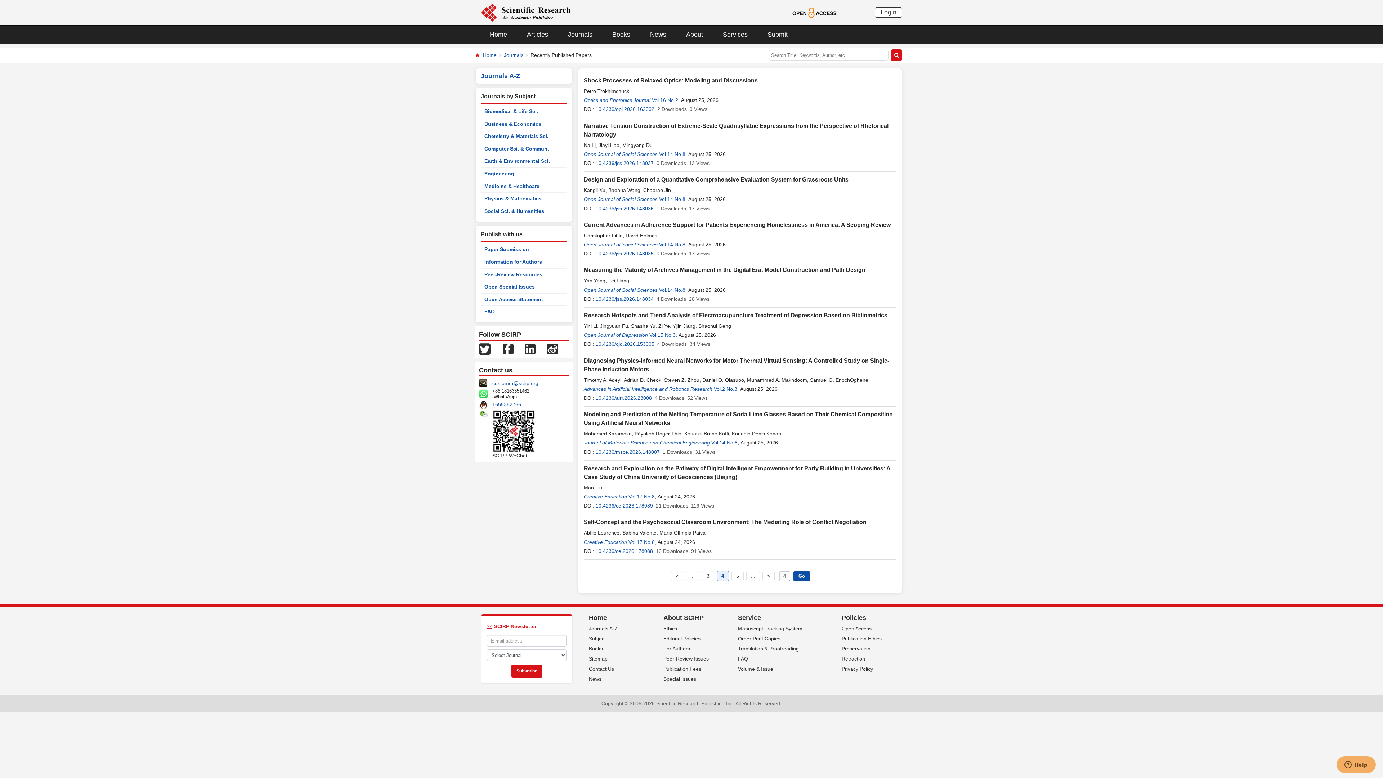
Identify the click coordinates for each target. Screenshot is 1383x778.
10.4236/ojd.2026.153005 (625, 344)
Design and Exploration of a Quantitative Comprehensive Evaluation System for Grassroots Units (716, 179)
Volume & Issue (755, 669)
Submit (777, 34)
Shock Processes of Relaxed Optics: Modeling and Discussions (671, 80)
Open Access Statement (513, 299)
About (694, 34)
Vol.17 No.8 (641, 497)
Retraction (853, 659)
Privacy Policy (857, 669)
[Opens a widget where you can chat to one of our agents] (1356, 765)
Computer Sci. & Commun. (516, 149)
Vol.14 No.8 (672, 154)
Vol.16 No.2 (665, 100)
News (658, 34)
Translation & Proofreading (768, 649)
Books (621, 34)
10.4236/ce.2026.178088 (624, 551)
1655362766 (506, 404)
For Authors (676, 649)
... (692, 576)
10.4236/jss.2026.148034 (625, 299)
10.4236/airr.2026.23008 (624, 398)
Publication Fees (682, 669)
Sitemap (598, 659)
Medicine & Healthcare (512, 186)
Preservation (856, 649)
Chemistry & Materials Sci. (516, 136)
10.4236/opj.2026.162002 (625, 109)
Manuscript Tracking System (770, 628)
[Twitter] (485, 349)
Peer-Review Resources (513, 274)
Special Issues (679, 679)
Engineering (499, 173)
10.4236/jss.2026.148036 (625, 208)
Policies (854, 617)
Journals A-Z (603, 628)
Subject (597, 638)
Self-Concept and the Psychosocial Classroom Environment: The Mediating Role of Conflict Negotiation (725, 522)
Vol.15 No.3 (662, 335)
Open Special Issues (509, 287)
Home (498, 34)
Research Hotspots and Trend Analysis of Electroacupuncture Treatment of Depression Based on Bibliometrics (735, 315)
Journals (580, 34)
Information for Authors (513, 262)
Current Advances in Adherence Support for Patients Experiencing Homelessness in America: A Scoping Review (737, 225)
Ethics (670, 628)
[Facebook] (508, 349)
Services (735, 34)
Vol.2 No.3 (725, 389)
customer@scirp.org (515, 383)
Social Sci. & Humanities (514, 211)
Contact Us (601, 669)
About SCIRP (683, 617)
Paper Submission (506, 249)
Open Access (857, 628)
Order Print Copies (759, 638)
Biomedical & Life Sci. (511, 111)
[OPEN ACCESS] (814, 12)
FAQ (489, 311)
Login (888, 12)
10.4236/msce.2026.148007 (628, 452)
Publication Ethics (862, 638)
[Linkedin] (530, 349)
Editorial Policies (682, 638)
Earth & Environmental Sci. (517, 161)
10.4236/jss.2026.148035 (625, 253)
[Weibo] (552, 349)
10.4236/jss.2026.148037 (625, 163)
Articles (537, 34)
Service (749, 617)
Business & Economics (512, 124)
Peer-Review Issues (686, 659)
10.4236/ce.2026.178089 (624, 506)
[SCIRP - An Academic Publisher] (525, 12)
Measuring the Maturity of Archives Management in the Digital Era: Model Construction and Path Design (724, 270)
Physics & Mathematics (513, 198)
